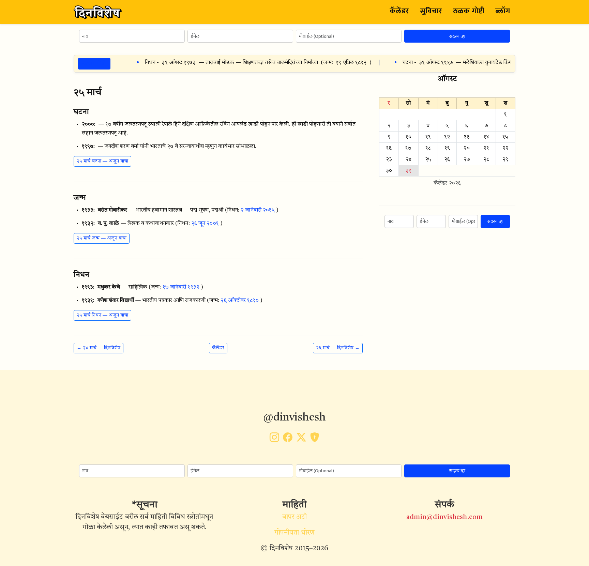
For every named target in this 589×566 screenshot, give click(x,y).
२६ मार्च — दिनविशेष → (338, 348)
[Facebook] (287, 439)
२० (467, 148)
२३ (389, 159)
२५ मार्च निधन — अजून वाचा (102, 315)
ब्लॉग (502, 11)
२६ (447, 159)
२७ (467, 159)
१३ (467, 137)
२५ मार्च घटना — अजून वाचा (102, 161)
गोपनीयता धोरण (294, 533)
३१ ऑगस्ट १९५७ (430, 62)
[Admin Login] (314, 439)
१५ (505, 137)
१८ (428, 148)
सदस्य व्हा (457, 36)
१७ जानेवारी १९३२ (181, 287)
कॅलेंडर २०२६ (447, 183)
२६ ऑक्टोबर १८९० (239, 300)
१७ (408, 148)
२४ (408, 159)
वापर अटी (294, 517)
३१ (408, 170)
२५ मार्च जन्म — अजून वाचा (101, 238)
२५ (428, 159)
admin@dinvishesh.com (444, 517)
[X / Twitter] (301, 439)
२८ (486, 159)
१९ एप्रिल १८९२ (345, 62)
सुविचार (431, 11)
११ (428, 137)
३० (389, 170)
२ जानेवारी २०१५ (258, 210)
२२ (505, 148)
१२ (447, 137)
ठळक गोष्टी (468, 11)
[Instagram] (274, 439)
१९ (447, 148)
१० (408, 137)
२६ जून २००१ (205, 223)
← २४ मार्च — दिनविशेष (98, 348)
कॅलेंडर (399, 11)
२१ (486, 148)
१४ (486, 137)
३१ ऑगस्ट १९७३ (173, 62)
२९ (505, 159)
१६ (389, 148)
